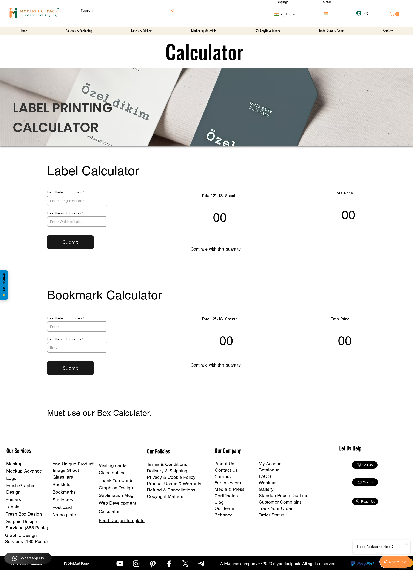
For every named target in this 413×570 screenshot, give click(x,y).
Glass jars (62, 477)
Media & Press (229, 489)
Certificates (226, 495)
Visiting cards (112, 465)
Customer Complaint (280, 502)
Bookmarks (64, 492)
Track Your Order (276, 508)
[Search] (173, 10)
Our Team (224, 508)
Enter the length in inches (64, 192)
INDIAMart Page (76, 563)
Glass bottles (112, 472)
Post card (62, 507)
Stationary (63, 499)
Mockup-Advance (24, 471)
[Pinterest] (152, 563)
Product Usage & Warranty (174, 483)
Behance (223, 515)
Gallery (266, 489)
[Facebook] (169, 563)
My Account (271, 463)
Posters (13, 499)
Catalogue (269, 470)
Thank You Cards (116, 480)
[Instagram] (136, 563)
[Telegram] (202, 563)
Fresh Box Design (24, 514)
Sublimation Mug (116, 495)
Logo (11, 478)
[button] (78, 31)
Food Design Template (122, 520)
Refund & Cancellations (171, 490)
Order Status (272, 515)
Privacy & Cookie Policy (171, 477)
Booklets (61, 484)
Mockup (14, 463)
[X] (185, 563)
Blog (219, 502)
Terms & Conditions (167, 464)
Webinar (267, 482)
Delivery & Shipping (167, 470)
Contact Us (226, 470)
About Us (224, 463)
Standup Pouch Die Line (283, 495)
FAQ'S (265, 476)
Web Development (117, 503)
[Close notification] (406, 544)
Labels (12, 506)
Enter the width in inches (64, 213)
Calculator (109, 511)
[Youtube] (119, 563)
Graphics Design (116, 487)
